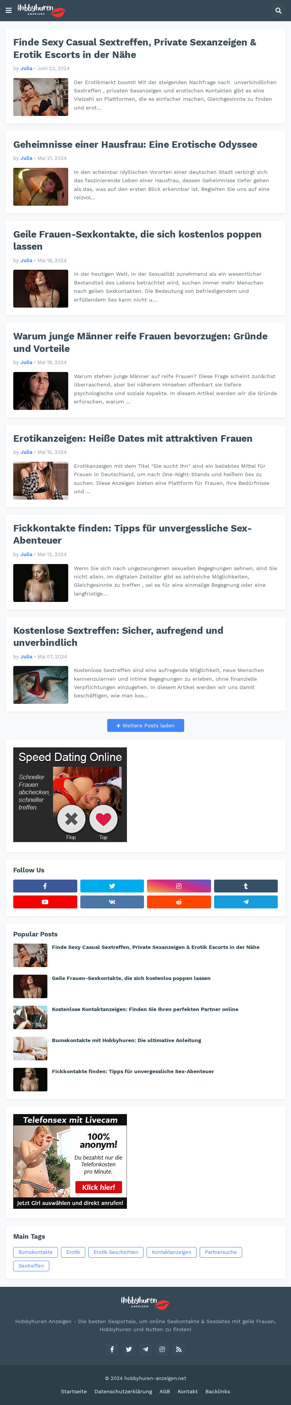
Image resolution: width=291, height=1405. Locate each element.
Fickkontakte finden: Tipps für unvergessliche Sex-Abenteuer (132, 534)
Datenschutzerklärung (123, 1391)
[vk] (112, 902)
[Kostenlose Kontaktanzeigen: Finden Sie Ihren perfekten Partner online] (30, 1017)
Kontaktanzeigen (171, 1252)
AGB (165, 1391)
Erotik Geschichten (116, 1252)
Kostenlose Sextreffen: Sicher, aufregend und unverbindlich (118, 637)
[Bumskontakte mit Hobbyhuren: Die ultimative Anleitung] (30, 1048)
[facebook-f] (45, 886)
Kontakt (188, 1391)
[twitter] (112, 886)
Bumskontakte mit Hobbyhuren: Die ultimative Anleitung (126, 1040)
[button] (8, 10)
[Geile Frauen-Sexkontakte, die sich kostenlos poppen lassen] (40, 289)
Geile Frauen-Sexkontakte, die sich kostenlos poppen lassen (137, 240)
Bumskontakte (36, 1252)
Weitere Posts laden (147, 725)
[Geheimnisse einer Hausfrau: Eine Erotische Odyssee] (40, 187)
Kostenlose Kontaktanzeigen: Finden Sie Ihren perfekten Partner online (145, 1009)
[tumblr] (246, 886)
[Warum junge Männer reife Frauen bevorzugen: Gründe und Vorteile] (40, 391)
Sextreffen (31, 1266)
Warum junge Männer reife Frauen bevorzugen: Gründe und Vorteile (140, 342)
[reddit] (179, 902)
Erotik (73, 1252)
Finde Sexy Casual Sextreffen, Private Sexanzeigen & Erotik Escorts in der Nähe (134, 48)
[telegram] (246, 902)
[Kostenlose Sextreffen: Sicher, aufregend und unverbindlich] (40, 685)
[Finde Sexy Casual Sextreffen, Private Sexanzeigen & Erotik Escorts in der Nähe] (40, 97)
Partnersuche (221, 1252)
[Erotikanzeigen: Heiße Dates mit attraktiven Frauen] (40, 481)
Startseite (74, 1391)
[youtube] (45, 902)
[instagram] (179, 886)
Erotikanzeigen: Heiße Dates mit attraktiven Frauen (133, 438)
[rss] (178, 1349)
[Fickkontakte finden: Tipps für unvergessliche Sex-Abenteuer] (40, 583)
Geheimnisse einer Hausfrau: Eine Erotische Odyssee (135, 144)
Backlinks (217, 1391)
